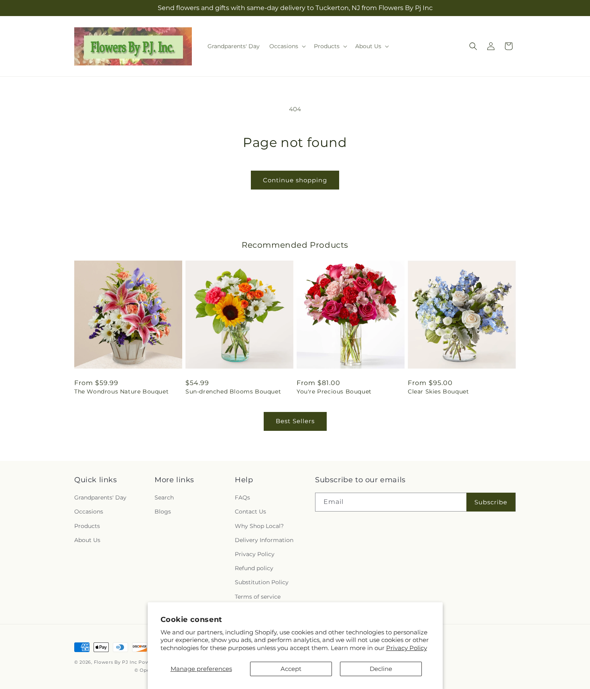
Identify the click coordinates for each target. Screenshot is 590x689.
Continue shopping (295, 180)
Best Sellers (295, 421)
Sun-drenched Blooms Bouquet (233, 391)
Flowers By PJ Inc (115, 662)
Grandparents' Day (100, 497)
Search (164, 497)
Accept (291, 669)
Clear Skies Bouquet (438, 391)
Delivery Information (264, 540)
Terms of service (258, 596)
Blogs (163, 512)
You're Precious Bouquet (334, 391)
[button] (286, 46)
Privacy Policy (406, 648)
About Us (87, 540)
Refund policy (254, 568)
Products (87, 526)
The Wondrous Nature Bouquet (121, 391)
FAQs (242, 497)
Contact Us (250, 512)
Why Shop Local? (259, 526)
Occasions (88, 512)
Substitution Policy (262, 582)
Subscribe (490, 502)
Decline (381, 669)
